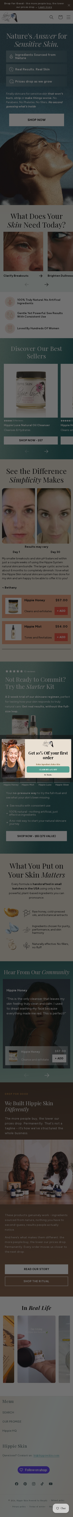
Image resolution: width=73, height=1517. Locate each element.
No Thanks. (48, 775)
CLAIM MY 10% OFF (48, 769)
